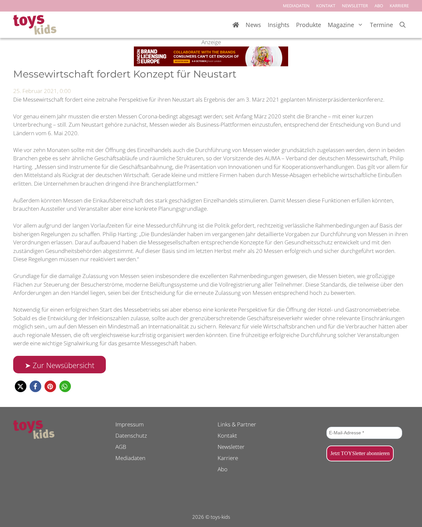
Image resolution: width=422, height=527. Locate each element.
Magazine (341, 25)
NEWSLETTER (355, 6)
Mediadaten (130, 458)
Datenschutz (131, 435)
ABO (379, 6)
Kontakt (227, 435)
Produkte (308, 25)
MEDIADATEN (296, 6)
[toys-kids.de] (34, 25)
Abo (222, 469)
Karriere (228, 458)
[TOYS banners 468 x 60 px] (211, 64)
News (253, 25)
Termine (381, 25)
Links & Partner (237, 424)
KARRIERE (399, 6)
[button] (20, 386)
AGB (120, 446)
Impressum (129, 424)
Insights (278, 25)
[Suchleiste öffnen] (402, 25)
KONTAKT (325, 6)
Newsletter (231, 446)
